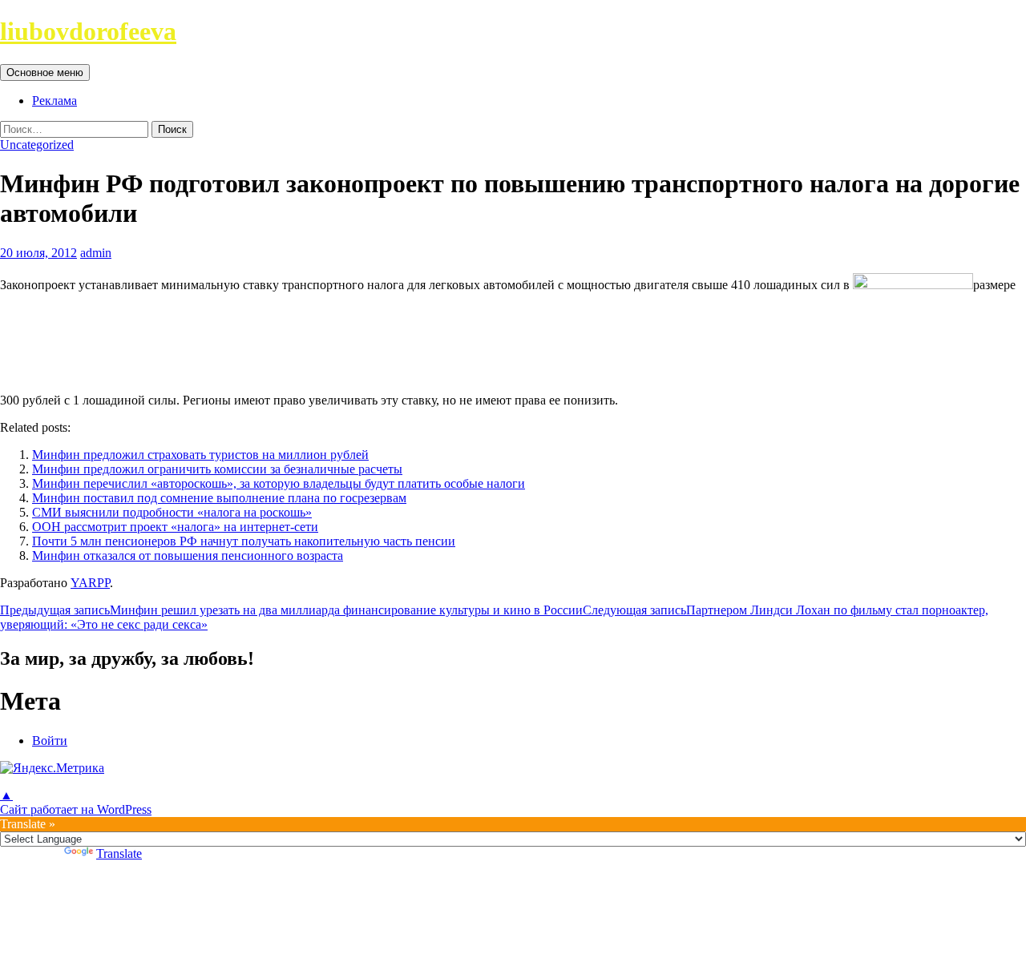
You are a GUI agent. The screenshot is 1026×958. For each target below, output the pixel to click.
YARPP (90, 583)
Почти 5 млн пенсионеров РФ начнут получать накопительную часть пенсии (243, 541)
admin (95, 253)
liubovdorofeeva (88, 31)
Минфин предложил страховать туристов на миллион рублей (200, 454)
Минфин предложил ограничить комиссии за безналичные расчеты (217, 469)
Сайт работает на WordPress (75, 809)
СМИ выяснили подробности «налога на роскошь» (172, 512)
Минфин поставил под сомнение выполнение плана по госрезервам (219, 498)
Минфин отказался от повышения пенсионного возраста (187, 555)
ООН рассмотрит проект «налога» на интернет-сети (175, 526)
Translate (119, 853)
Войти (49, 740)
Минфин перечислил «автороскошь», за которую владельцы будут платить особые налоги (278, 483)
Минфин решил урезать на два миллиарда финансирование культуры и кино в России (291, 610)
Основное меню (44, 72)
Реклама (54, 100)
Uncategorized (37, 144)
